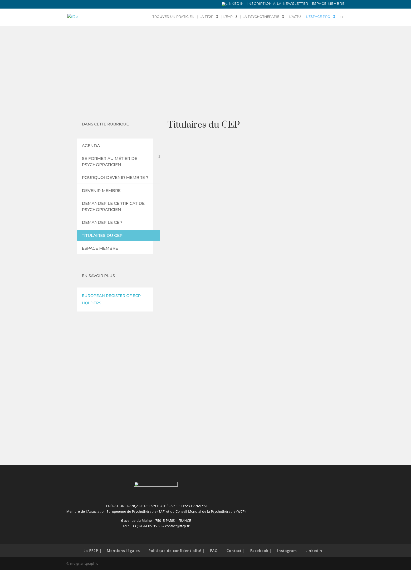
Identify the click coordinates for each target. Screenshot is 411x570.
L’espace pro (318, 17)
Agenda (91, 145)
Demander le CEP (102, 222)
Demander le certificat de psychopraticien (113, 206)
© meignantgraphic (82, 563)
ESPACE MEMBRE (328, 4)
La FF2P (206, 17)
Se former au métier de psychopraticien (109, 161)
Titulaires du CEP (102, 235)
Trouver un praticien (173, 17)
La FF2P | (92, 550)
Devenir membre (101, 190)
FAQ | (215, 550)
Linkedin (313, 550)
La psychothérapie (261, 17)
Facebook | (261, 550)
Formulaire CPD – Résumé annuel (232, 376)
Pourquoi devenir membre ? (115, 177)
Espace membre (100, 248)
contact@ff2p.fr (240, 424)
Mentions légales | (125, 550)
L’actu (295, 17)
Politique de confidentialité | (176, 550)
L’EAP (228, 17)
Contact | (235, 550)
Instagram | (288, 550)
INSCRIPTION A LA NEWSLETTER (277, 4)
